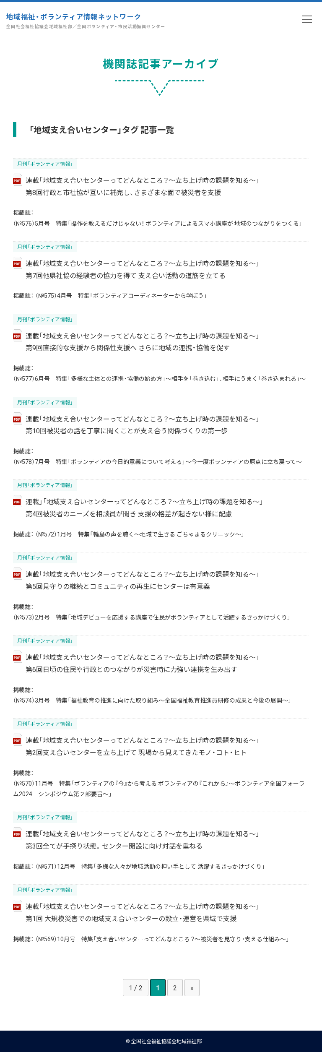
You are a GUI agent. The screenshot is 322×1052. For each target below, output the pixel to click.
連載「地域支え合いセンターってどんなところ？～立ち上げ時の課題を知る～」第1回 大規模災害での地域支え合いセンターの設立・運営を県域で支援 (143, 912)
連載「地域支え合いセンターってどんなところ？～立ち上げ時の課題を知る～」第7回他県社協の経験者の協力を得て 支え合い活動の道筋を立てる (143, 269)
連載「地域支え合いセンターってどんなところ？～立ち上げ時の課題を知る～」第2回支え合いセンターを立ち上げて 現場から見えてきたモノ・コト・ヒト (143, 746)
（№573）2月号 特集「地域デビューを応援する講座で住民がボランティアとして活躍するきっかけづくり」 (152, 617)
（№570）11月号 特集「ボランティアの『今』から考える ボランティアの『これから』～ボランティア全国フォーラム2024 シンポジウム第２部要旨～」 (159, 788)
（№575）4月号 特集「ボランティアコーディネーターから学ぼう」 (121, 295)
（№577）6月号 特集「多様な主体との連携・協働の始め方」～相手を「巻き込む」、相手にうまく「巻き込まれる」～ (159, 378)
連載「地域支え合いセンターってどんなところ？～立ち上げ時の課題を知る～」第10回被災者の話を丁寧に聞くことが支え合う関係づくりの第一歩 (143, 425)
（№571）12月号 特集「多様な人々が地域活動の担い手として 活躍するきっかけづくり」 (150, 866)
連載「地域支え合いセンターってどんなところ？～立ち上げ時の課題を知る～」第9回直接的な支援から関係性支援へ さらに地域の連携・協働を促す (143, 342)
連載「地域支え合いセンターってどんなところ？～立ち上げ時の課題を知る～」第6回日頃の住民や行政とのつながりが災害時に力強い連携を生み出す (143, 663)
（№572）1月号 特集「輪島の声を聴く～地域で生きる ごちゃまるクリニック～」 (139, 534)
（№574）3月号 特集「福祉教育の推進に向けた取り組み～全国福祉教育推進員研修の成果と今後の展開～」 (152, 700)
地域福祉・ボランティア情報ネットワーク (86, 20)
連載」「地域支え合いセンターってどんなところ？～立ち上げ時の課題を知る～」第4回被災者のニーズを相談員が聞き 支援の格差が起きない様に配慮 (144, 507)
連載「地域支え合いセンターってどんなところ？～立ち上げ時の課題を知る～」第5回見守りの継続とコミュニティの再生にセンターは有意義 (143, 580)
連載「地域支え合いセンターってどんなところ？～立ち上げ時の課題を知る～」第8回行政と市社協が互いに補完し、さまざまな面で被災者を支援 (143, 186)
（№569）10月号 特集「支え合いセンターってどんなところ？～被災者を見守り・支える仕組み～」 (162, 939)
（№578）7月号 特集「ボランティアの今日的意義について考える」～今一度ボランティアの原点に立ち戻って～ (157, 461)
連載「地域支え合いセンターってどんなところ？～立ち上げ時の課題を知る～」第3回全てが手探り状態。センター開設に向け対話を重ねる (143, 839)
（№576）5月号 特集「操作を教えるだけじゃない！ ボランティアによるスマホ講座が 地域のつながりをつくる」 (157, 223)
